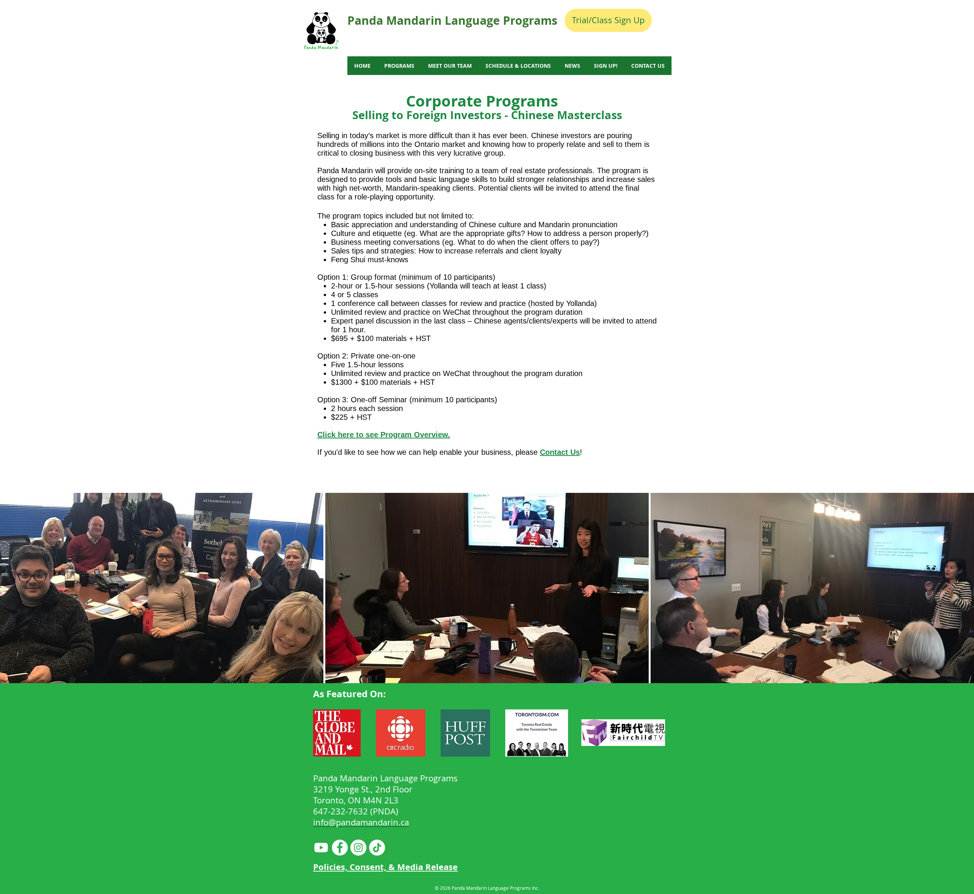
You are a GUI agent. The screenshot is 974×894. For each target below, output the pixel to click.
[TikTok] (377, 848)
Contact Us (560, 452)
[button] (161, 588)
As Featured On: (349, 693)
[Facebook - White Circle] (340, 848)
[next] (960, 592)
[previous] (14, 592)
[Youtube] (321, 848)
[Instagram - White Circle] (358, 848)
